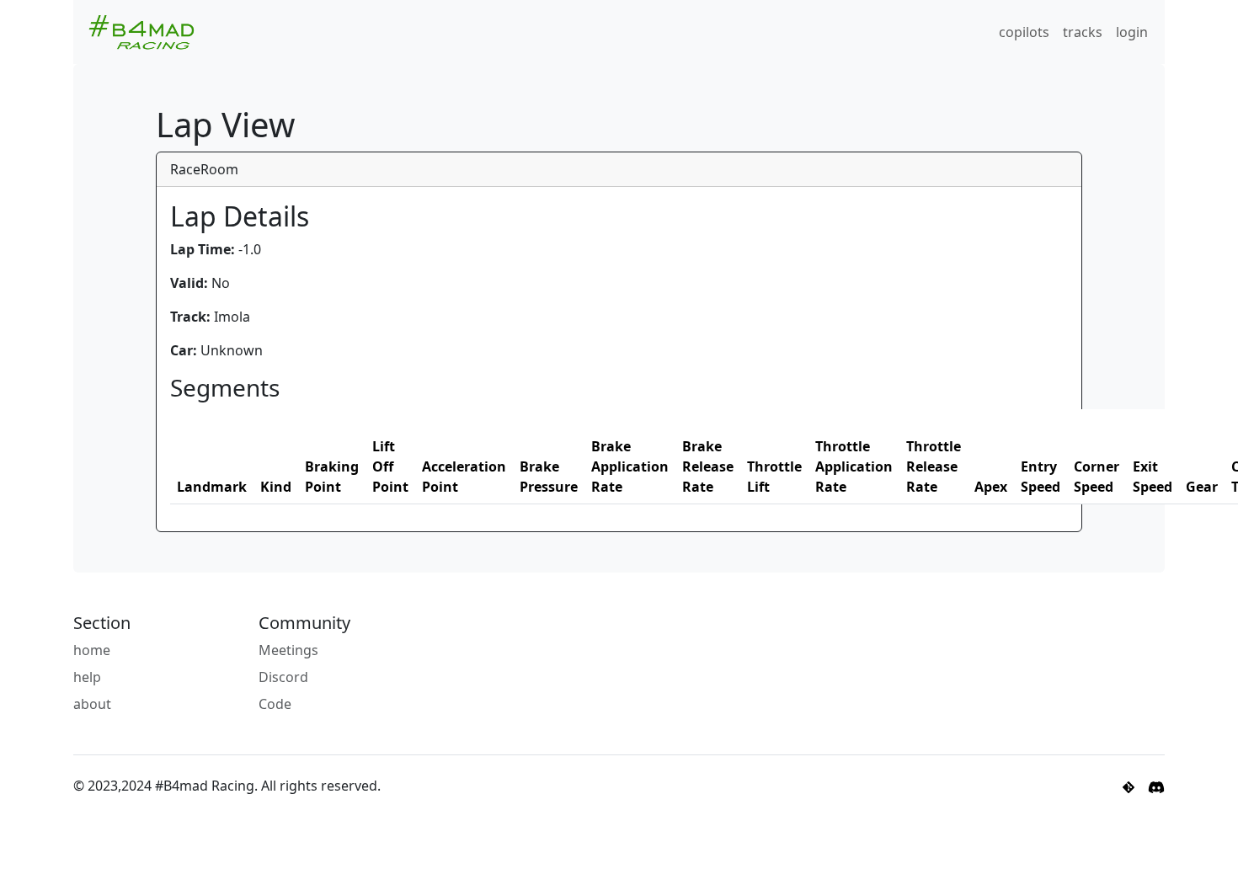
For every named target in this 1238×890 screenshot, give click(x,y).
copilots (1024, 32)
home (91, 650)
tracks (1082, 32)
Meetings (288, 650)
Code (275, 704)
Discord (283, 677)
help (87, 677)
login (1132, 32)
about (92, 704)
